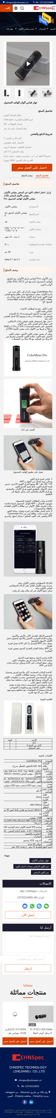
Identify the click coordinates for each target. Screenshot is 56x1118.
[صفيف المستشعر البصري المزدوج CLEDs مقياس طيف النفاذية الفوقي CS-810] (14, 1014)
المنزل (52, 29)
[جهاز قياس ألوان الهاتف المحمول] (28, 64)
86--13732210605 (44, 2)
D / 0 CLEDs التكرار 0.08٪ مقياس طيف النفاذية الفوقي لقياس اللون (41, 1031)
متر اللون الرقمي (41, 872)
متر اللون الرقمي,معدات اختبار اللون (32, 866)
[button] (50, 93)
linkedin (31, 1102)
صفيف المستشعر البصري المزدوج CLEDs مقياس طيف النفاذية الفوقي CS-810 (15, 1031)
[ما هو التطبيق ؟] (32, 906)
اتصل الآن (28, 915)
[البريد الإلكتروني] (25, 906)
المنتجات (42, 29)
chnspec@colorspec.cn (17, 2)
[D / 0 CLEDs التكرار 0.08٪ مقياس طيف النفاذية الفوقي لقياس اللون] (41, 1014)
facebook (24, 1102)
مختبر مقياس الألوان (26, 29)
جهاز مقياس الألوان (40, 860)
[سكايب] (39, 906)
